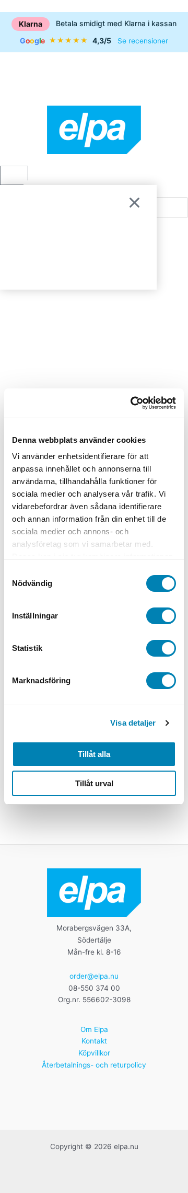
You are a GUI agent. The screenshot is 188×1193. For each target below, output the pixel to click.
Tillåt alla (94, 754)
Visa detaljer (133, 722)
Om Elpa (94, 1029)
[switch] (161, 615)
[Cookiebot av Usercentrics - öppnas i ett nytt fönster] (132, 403)
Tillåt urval (94, 783)
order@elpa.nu (94, 976)
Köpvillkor (94, 1053)
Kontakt (94, 1041)
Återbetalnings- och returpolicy (94, 1065)
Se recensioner (143, 41)
